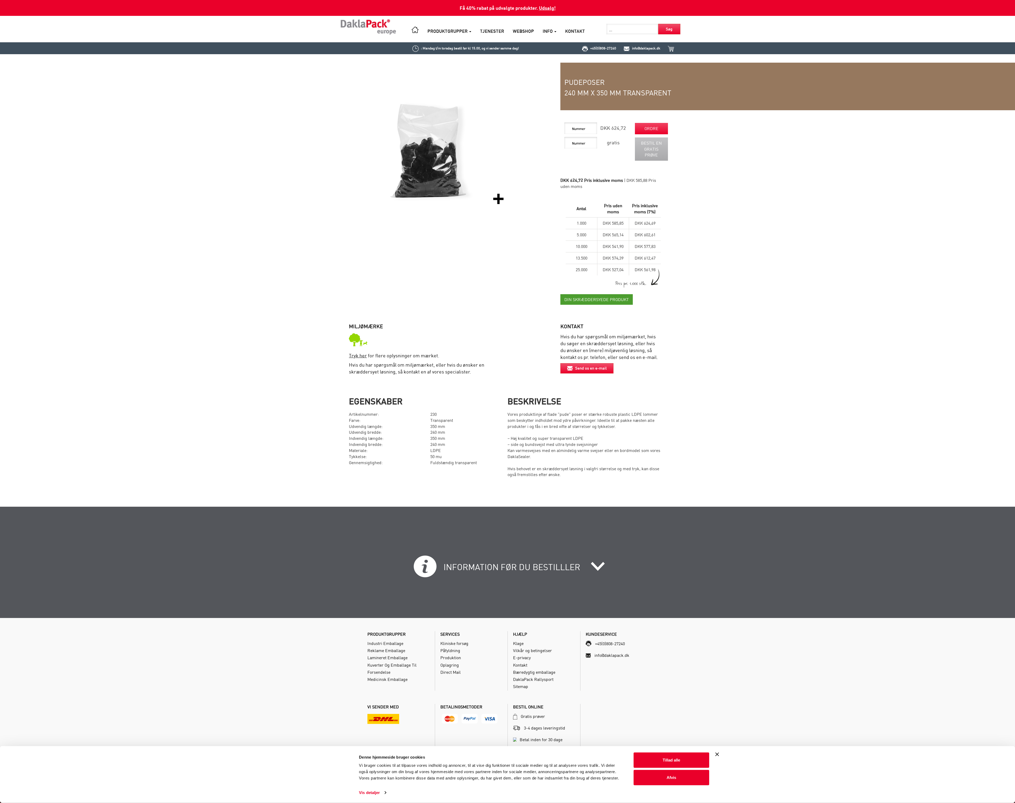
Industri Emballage (385, 643)
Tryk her (358, 356)
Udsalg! (547, 8)
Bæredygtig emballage (534, 672)
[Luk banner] (717, 754)
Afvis (671, 777)
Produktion (450, 657)
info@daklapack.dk (646, 48)
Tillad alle (671, 760)
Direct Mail (450, 672)
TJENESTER (492, 31)
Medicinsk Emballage (387, 679)
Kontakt (520, 665)
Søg (669, 28)
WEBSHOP (523, 31)
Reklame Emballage (386, 650)
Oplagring (449, 665)
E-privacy (522, 657)
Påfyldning (450, 650)
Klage (518, 643)
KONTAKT (575, 31)
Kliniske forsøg (454, 643)
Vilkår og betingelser (532, 650)
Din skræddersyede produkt (596, 299)
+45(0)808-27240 (603, 48)
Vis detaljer (369, 792)
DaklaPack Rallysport (533, 679)
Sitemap (520, 686)
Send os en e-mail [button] (591, 368)
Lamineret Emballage (387, 657)
